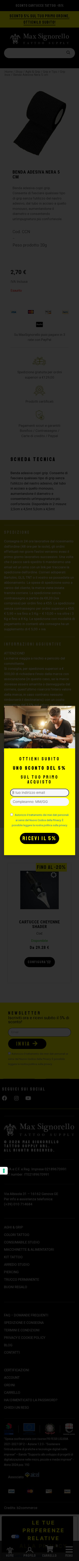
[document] (39, 780)
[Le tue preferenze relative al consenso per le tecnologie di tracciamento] (4, 1171)
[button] (69, 711)
